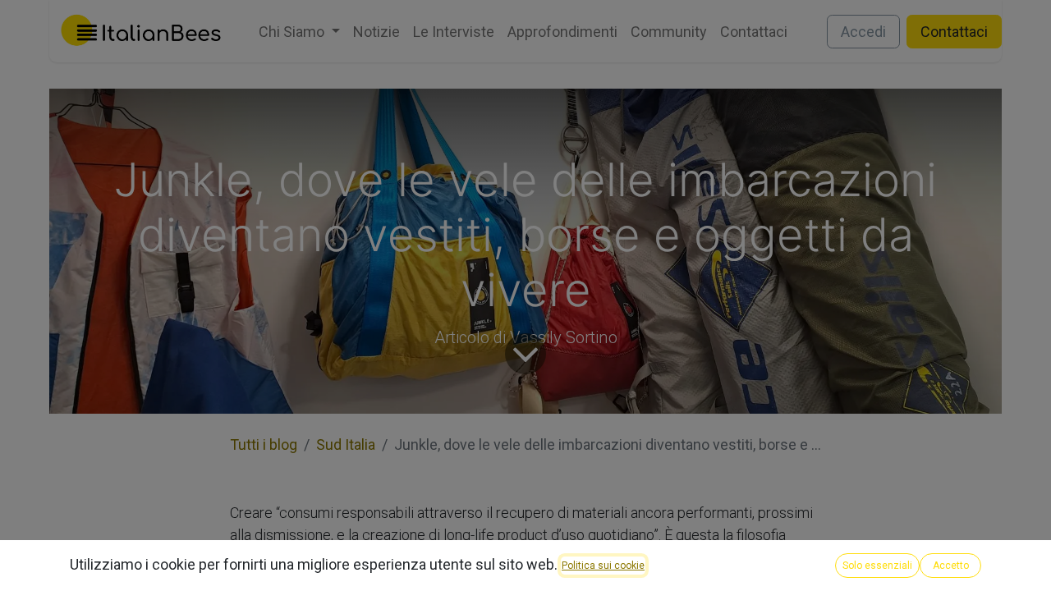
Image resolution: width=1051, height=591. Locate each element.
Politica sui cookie (603, 565)
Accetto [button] (951, 565)
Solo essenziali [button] (877, 565)
